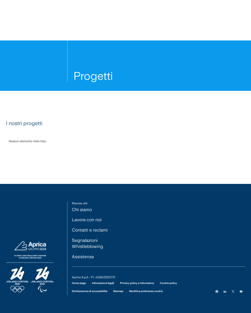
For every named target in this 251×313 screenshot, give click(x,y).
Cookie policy (168, 283)
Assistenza (83, 256)
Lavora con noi (87, 219)
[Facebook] (217, 291)
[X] (233, 291)
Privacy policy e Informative (137, 283)
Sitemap (118, 291)
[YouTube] (241, 291)
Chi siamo (82, 209)
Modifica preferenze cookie (146, 291)
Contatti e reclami (90, 230)
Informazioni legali (103, 283)
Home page (79, 283)
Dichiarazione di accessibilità (89, 291)
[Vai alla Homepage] (30, 267)
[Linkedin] (225, 291)
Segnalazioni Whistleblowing (87, 243)
